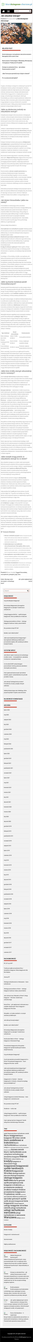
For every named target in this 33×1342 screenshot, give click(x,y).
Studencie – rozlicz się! (10, 1108)
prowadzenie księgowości (14, 1192)
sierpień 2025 (7, 719)
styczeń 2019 (7, 879)
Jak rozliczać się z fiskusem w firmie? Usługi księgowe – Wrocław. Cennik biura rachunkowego (16, 997)
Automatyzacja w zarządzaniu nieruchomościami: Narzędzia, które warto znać (17, 546)
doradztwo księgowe (11, 1157)
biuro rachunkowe (11, 1144)
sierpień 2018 (7, 903)
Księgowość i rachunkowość (11, 1234)
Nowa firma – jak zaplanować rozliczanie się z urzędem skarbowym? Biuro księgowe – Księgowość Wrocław (16, 1006)
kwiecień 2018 (7, 923)
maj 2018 (6, 918)
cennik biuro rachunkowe (14, 1150)
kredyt (22, 1159)
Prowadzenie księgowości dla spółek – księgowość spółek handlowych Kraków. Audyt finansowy (15, 1047)
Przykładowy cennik (12, 1194)
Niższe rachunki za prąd (11, 535)
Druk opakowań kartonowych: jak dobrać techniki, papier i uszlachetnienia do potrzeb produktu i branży (15, 674)
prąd (16, 574)
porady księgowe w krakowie (13, 1184)
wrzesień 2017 (8, 947)
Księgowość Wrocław (13, 1172)
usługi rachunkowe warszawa (14, 1211)
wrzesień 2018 (8, 899)
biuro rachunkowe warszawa (14, 1147)
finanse (23, 1156)
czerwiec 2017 (8, 952)
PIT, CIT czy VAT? (8, 963)
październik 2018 (8, 894)
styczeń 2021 (7, 802)
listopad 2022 (7, 744)
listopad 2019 (7, 831)
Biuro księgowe (11, 1135)
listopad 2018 (7, 889)
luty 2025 (6, 724)
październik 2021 (8, 768)
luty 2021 (6, 797)
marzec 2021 (7, 792)
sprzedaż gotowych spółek (15, 1199)
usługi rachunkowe (18, 1208)
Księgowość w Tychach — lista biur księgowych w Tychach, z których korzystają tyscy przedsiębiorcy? (15, 1081)
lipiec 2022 (7, 753)
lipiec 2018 (7, 908)
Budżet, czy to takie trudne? (11, 633)
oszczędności (4, 574)
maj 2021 (6, 782)
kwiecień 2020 (7, 807)
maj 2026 (6, 714)
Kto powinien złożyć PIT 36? (11, 628)
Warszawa (10, 1217)
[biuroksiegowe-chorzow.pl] (3, 11)
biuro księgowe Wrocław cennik (14, 1136)
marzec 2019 (7, 870)
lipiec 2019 (7, 850)
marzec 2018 (7, 928)
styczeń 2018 (7, 937)
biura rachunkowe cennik (21, 1133)
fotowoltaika (23, 572)
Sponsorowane (8, 1239)
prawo (23, 1185)
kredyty (8, 1161)
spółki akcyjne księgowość (14, 1201)
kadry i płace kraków (14, 1159)
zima (19, 574)
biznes (14, 1149)
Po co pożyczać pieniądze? (10, 78)
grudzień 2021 (7, 758)
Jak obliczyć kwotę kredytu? (11, 1020)
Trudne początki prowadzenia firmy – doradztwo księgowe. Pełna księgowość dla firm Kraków (16, 970)
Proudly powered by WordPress (10, 1337)
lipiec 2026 (7, 710)
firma (6, 1159)
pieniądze (11, 574)
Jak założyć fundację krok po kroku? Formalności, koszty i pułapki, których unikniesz (14, 683)
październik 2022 (8, 748)
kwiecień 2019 (7, 865)
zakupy (19, 1218)
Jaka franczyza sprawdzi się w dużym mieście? (16, 73)
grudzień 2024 (7, 729)
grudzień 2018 (7, 884)
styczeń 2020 (7, 821)
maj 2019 (6, 860)
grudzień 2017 (7, 942)
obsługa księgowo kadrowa (13, 1179)
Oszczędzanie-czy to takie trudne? (14, 554)
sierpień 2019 (7, 845)
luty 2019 (6, 874)
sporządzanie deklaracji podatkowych (15, 1196)
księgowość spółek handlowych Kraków (16, 1168)
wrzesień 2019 (8, 840)
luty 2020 (6, 816)
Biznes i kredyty (11, 572)
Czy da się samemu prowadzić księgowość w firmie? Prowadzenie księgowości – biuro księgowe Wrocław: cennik (16, 1061)
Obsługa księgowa (17, 1175)
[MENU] (8, 11)
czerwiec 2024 (8, 734)
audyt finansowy (9, 1133)
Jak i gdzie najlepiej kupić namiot (19, 1300)
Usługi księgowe (19, 1203)
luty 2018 (6, 933)
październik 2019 (8, 836)
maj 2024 (6, 739)
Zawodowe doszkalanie (11, 562)
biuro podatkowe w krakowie (13, 1141)
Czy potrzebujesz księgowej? (12, 600)
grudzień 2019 (7, 826)
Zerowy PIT (7, 977)
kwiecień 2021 (7, 787)
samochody (23, 1194)
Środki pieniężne (14, 1287)
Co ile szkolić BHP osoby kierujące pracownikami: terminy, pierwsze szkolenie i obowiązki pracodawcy (15, 666)
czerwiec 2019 (8, 855)
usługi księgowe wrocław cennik (16, 1206)
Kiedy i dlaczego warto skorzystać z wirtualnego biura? (7, 581)
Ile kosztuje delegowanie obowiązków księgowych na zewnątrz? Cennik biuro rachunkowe (14, 607)
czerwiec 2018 (8, 913)
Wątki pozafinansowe (9, 1244)
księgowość (10, 1165)
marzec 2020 (7, 811)
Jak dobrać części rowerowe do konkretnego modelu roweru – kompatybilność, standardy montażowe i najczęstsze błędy (16, 657)
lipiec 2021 (7, 777)
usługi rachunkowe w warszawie (14, 1214)
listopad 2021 (7, 763)
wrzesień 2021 (8, 773)
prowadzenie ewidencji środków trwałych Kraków (14, 1188)
